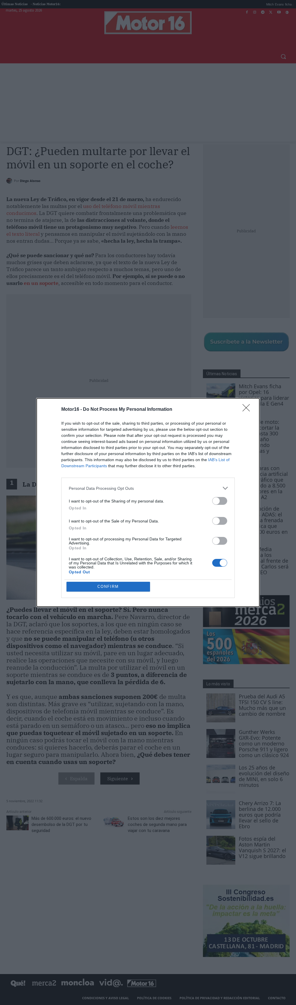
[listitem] (148, 488)
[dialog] (148, 502)
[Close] (248, 409)
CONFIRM (108, 586)
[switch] (219, 501)
